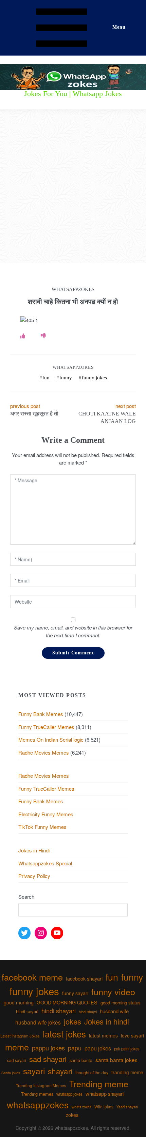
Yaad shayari (127, 1106)
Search (26, 896)
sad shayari (48, 1058)
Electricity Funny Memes (45, 814)
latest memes (103, 1035)
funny (65, 377)
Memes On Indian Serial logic (51, 739)
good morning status (121, 1002)
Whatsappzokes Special (45, 863)
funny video (113, 991)
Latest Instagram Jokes (20, 1036)
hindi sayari (27, 1011)
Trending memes (37, 1094)
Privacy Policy (34, 875)
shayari (60, 1070)
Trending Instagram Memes (41, 1085)
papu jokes (98, 1048)
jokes (72, 1021)
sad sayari (16, 1060)
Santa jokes (10, 1072)
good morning (19, 1002)
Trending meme (98, 1083)
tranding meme (127, 1072)
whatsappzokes (38, 1104)
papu (74, 1048)
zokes (72, 1114)
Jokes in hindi (106, 1021)
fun (46, 377)
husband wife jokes (38, 1022)
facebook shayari (84, 978)
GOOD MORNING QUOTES (67, 1002)
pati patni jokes (127, 1048)
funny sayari (75, 993)
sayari (34, 1071)
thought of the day (91, 1072)
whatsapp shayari (105, 1093)
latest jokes (64, 1033)
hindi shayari (58, 1010)
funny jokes (94, 377)
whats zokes (81, 1106)
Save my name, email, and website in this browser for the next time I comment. (73, 631)
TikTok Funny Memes (42, 826)
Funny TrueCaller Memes (46, 726)
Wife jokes (103, 1106)
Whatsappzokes (73, 367)
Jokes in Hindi (34, 850)
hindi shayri (88, 1011)
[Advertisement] (73, 186)
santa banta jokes (116, 1059)
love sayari (132, 1035)
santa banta (81, 1060)
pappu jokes (48, 1047)
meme (17, 1047)
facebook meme (32, 977)
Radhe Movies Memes (43, 752)
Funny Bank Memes (40, 713)
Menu (119, 27)
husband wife (114, 1011)
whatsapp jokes (69, 1094)
